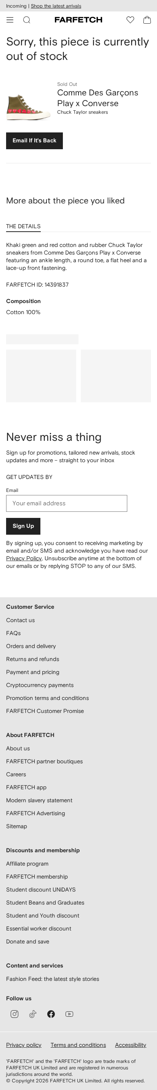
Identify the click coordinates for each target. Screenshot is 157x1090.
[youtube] (69, 1014)
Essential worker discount (38, 928)
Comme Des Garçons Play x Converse (97, 97)
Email (12, 490)
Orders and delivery (31, 646)
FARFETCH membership (37, 876)
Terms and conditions (78, 1045)
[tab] (25, 223)
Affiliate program (27, 863)
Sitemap (16, 826)
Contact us (20, 620)
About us (18, 748)
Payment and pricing (32, 672)
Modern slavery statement (39, 800)
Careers (16, 774)
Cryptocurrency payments (40, 685)
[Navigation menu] (10, 19)
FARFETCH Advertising (35, 813)
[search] (26, 19)
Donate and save (27, 941)
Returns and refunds (32, 659)
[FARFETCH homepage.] (78, 20)
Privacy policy (24, 1045)
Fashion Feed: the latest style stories (52, 979)
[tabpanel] (78, 278)
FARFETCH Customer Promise (45, 711)
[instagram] (14, 1014)
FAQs (13, 633)
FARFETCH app (26, 787)
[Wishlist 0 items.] (130, 19)
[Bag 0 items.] (147, 19)
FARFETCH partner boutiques (44, 761)
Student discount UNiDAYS (41, 889)
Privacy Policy (24, 558)
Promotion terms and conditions (47, 698)
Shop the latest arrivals (56, 5)
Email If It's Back (34, 141)
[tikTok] (32, 1014)
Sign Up (23, 526)
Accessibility (130, 1045)
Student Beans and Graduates (45, 902)
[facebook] (51, 1014)
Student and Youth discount (42, 915)
